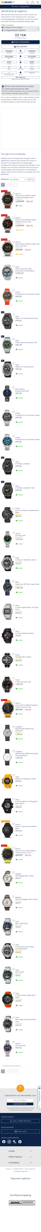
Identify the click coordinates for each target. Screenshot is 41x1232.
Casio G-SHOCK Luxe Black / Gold (25, 487)
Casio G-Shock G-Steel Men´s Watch (26, 559)
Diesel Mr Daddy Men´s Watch (23, 656)
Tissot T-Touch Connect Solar (23, 681)
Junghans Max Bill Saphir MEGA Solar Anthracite (24, 729)
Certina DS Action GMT (20, 535)
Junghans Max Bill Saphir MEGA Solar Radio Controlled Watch (26, 754)
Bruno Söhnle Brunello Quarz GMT (22, 390)
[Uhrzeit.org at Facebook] (3, 1141)
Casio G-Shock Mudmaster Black (24, 632)
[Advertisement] (20, 128)
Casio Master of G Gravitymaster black (26, 317)
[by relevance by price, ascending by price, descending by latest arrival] (18, 179)
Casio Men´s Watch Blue (21, 923)
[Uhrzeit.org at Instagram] (9, 1141)
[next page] (16, 185)
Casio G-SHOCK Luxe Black (22, 463)
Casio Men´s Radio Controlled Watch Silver (25, 1020)
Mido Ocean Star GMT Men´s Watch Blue (27, 583)
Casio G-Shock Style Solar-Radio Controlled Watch (24, 947)
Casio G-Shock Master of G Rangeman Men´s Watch (26, 802)
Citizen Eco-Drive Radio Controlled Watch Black (27, 511)
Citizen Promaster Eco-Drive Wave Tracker (27, 293)
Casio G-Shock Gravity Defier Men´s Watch (25, 995)
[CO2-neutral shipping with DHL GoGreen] (22, 1203)
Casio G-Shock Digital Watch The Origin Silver (27, 608)
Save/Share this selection (12, 1066)
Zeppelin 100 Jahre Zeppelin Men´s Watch (26, 898)
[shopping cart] (32, 3)
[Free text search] (27, 3)
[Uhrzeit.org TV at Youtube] (14, 1141)
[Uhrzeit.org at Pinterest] (20, 1141)
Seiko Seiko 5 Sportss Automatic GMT (26, 342)
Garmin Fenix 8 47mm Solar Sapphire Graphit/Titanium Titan (25, 851)
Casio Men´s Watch (19, 971)
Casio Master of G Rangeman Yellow (25, 778)
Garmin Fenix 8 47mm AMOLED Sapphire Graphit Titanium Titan (26, 705)
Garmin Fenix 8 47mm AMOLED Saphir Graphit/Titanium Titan (25, 220)
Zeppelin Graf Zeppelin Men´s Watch (24, 875)
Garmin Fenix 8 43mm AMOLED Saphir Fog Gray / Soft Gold (27, 244)
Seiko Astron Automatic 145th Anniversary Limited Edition (25, 269)
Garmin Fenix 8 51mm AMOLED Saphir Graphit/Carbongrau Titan (25, 196)
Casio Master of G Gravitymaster (24, 366)
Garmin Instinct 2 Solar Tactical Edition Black (26, 827)
